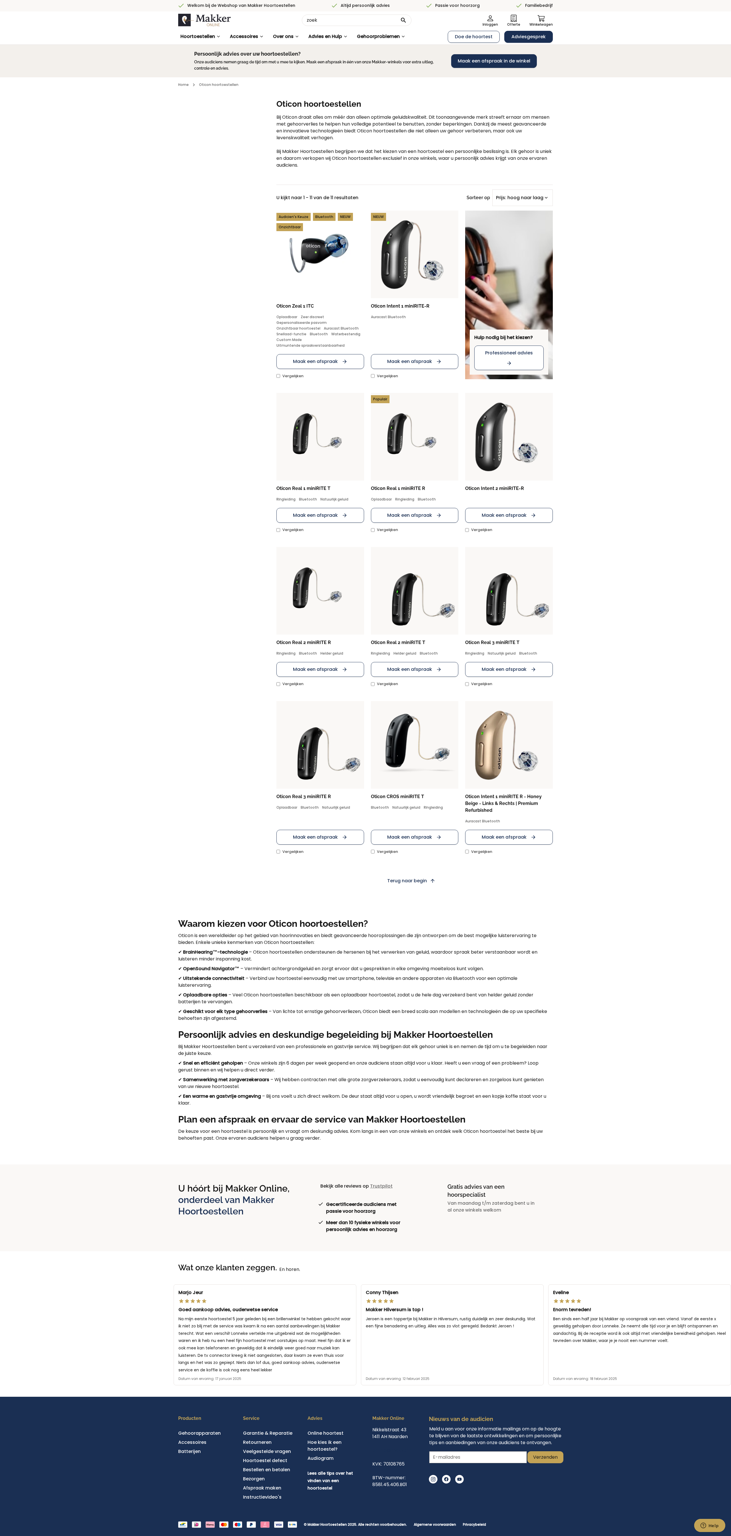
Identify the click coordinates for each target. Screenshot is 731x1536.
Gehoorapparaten (199, 1433)
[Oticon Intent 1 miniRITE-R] (415, 254)
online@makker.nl (392, 1450)
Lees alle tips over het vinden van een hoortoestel (330, 1480)
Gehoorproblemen (378, 36)
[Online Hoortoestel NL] (204, 20)
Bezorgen (254, 1479)
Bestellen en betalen (266, 1469)
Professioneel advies (509, 353)
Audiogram (321, 1458)
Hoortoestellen (197, 36)
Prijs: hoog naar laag (519, 197)
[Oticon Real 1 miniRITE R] (415, 437)
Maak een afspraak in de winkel (494, 61)
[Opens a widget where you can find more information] (709, 1526)
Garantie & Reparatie (267, 1433)
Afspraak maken (262, 1488)
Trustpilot (381, 1186)
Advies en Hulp (325, 36)
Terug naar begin (407, 880)
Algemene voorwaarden (435, 1524)
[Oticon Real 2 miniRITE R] (320, 591)
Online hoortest (326, 1433)
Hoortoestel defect (265, 1460)
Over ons (283, 36)
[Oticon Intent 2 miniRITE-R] (509, 437)
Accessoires (244, 36)
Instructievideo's (262, 1497)
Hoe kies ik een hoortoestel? (325, 1445)
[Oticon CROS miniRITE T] (415, 745)
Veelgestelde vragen (267, 1451)
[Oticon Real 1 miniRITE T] (320, 437)
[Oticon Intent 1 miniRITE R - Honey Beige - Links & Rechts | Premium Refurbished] (509, 745)
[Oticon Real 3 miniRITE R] (320, 745)
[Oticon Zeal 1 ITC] (320, 254)
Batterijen (189, 1451)
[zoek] (403, 20)
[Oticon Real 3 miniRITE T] (509, 591)
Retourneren (257, 1442)
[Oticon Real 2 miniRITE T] (415, 591)
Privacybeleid (474, 1524)
